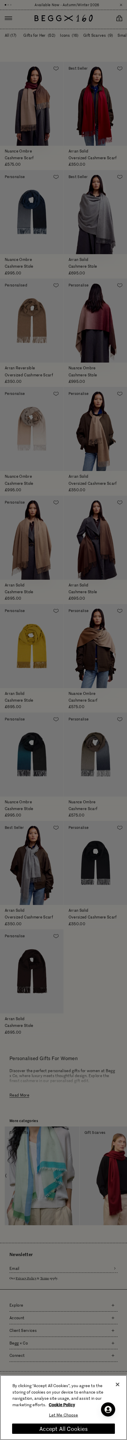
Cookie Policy (62, 1404)
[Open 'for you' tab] (108, 1409)
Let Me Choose (63, 1415)
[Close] (117, 1384)
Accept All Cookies (63, 1428)
